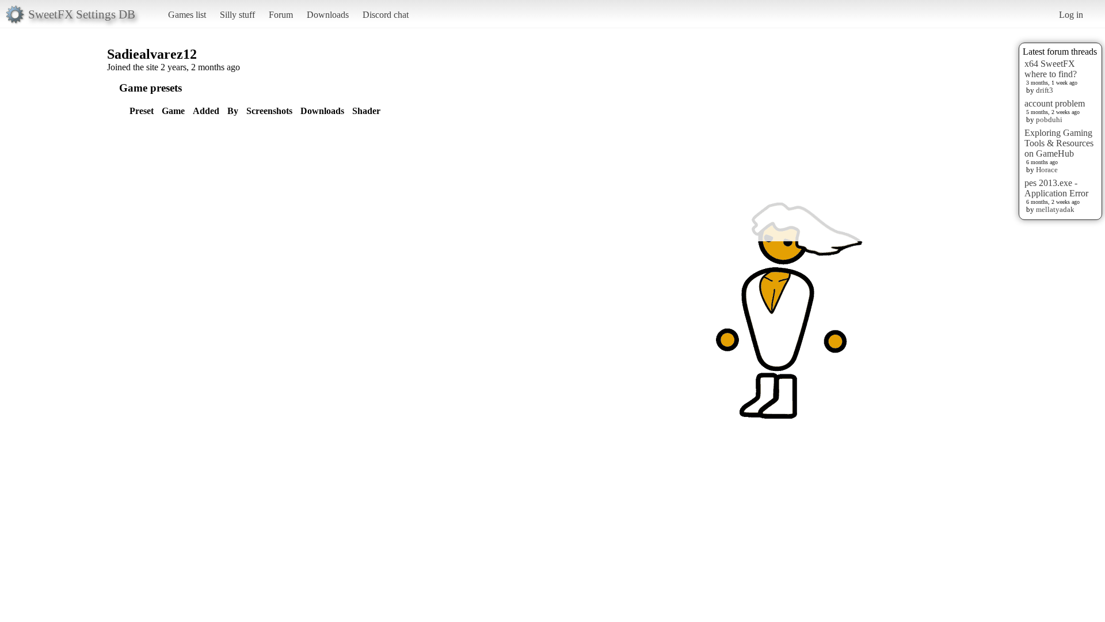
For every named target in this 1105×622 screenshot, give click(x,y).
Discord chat (386, 15)
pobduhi (1049, 119)
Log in (1071, 15)
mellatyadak (1055, 209)
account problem (1054, 103)
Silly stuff (237, 15)
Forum (281, 15)
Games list (187, 15)
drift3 (1044, 90)
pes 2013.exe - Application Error (1056, 188)
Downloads (328, 15)
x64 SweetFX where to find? (1050, 69)
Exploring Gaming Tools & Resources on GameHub (1058, 143)
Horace (1047, 169)
